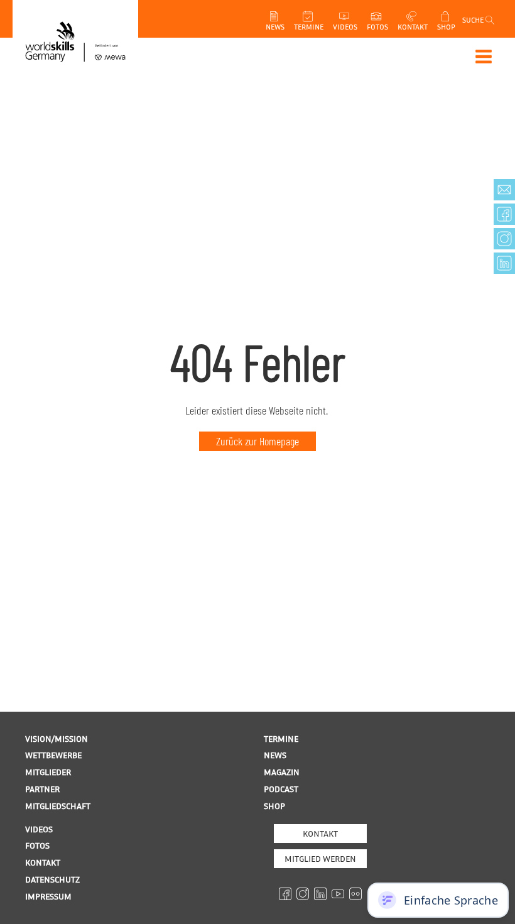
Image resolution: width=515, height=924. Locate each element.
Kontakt (320, 833)
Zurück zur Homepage (257, 441)
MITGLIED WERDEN (320, 858)
